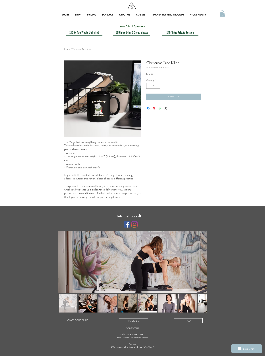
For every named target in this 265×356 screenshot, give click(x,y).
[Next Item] (202, 262)
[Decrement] (149, 86)
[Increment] (158, 86)
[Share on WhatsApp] (160, 108)
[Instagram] (134, 224)
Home (67, 49)
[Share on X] (166, 108)
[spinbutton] (153, 86)
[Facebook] (127, 224)
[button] (222, 13)
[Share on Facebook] (148, 108)
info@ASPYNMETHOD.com (135, 337)
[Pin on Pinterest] (154, 108)
